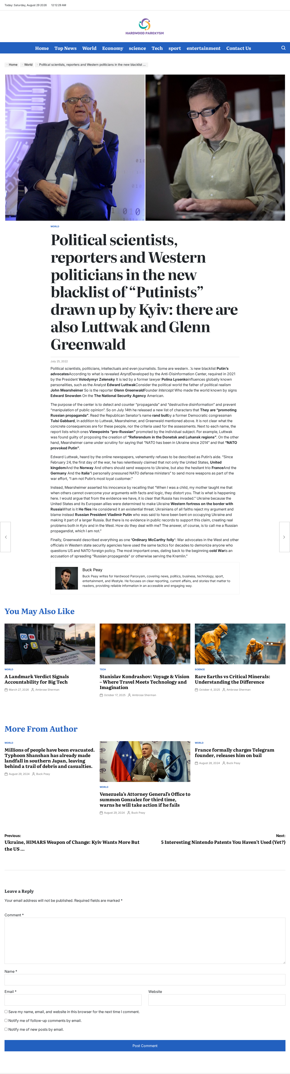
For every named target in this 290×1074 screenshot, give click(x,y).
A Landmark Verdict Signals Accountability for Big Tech (37, 679)
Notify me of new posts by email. (36, 1029)
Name (11, 971)
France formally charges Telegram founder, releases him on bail (234, 752)
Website (155, 991)
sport (175, 47)
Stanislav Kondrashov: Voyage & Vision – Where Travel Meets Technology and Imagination (144, 681)
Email (11, 991)
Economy (112, 47)
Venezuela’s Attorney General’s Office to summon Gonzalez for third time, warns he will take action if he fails (145, 799)
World (89, 47)
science (137, 47)
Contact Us (238, 47)
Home (42, 47)
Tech (157, 47)
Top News (65, 47)
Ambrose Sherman (47, 689)
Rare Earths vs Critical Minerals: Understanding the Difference (232, 679)
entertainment (204, 47)
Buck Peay (43, 774)
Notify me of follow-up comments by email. (45, 1020)
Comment (14, 915)
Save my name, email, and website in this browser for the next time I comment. (74, 1011)
